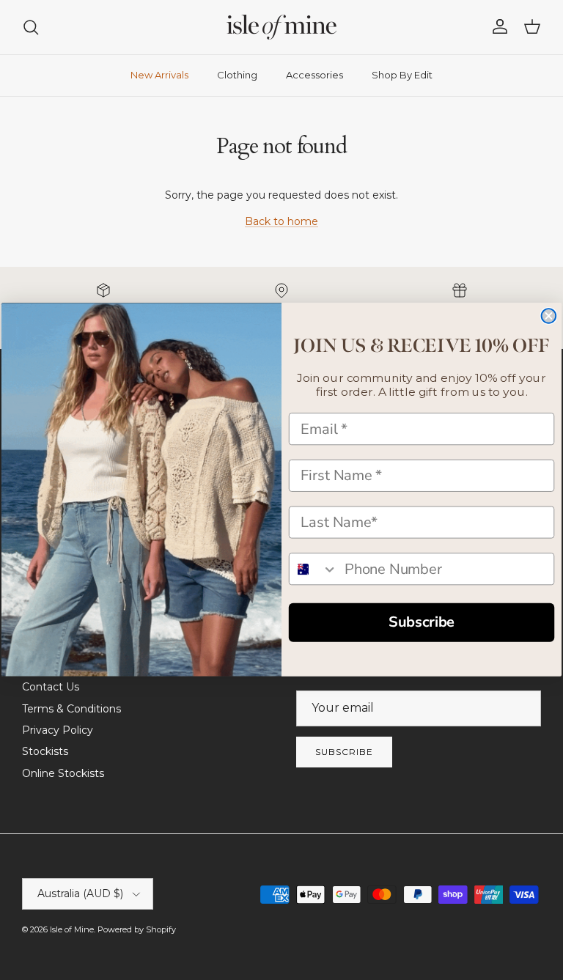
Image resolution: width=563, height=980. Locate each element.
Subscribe (422, 622)
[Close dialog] (549, 316)
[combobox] (314, 569)
